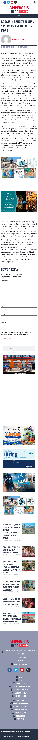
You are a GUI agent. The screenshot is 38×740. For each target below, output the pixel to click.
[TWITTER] (8, 2)
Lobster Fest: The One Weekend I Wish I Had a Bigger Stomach (11, 602)
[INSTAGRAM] (15, 2)
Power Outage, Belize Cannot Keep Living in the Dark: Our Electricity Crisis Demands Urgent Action (11, 531)
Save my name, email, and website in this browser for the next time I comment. (16, 333)
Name (3, 306)
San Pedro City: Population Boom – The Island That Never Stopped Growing (12, 617)
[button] (35, 2)
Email (3, 314)
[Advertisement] (19, 399)
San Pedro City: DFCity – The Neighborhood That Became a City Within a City (11, 567)
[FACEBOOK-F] (4, 2)
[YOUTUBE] (12, 2)
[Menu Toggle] (19, 16)
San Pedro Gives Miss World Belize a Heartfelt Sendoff (11, 550)
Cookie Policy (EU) (23, 737)
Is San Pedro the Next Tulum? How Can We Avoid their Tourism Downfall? (12, 585)
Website (4, 322)
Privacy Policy (8, 737)
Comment (5, 281)
